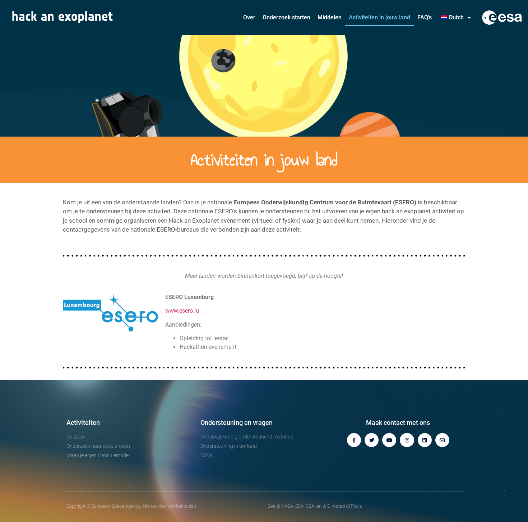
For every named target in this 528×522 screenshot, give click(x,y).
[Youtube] (389, 440)
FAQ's (424, 17)
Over (249, 17)
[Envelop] (442, 440)
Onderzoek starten (286, 17)
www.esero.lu (182, 310)
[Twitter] (372, 440)
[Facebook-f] (354, 440)
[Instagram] (407, 440)
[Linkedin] (425, 440)
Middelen (330, 17)
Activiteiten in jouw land (379, 17)
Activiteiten (83, 422)
